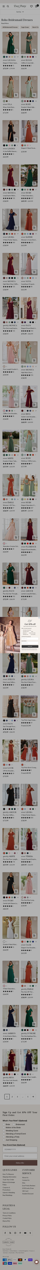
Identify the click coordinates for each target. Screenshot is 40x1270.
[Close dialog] (39, 617)
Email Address (24, 640)
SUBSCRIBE (30, 646)
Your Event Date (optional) (26, 636)
